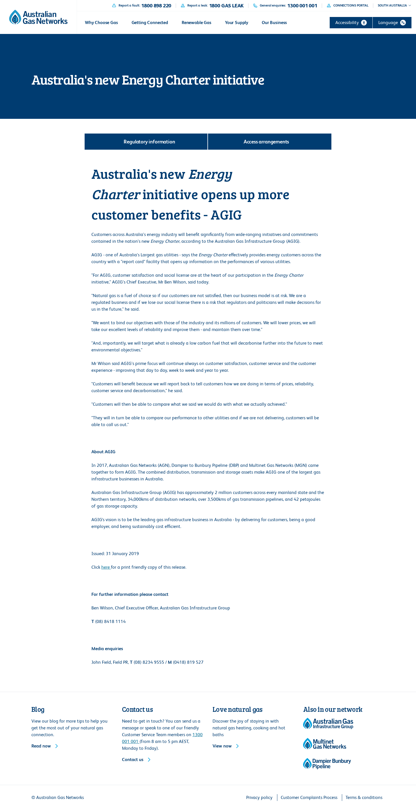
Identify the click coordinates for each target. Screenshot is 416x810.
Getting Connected (150, 22)
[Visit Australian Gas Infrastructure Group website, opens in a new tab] (328, 723)
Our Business (274, 22)
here (106, 567)
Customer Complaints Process (309, 797)
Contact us (132, 759)
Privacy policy (259, 797)
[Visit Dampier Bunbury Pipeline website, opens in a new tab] (327, 763)
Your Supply (236, 22)
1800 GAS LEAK (226, 5)
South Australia (392, 5)
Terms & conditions (364, 797)
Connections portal (350, 5)
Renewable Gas (196, 22)
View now (222, 746)
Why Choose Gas (101, 22)
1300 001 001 (302, 5)
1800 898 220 (156, 5)
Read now (41, 746)
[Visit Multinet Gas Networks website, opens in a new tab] (324, 743)
